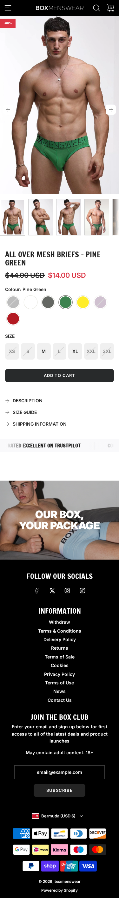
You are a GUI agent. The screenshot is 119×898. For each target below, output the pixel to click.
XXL (91, 351)
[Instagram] (67, 591)
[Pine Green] (65, 302)
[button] (8, 110)
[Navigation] (8, 8)
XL (75, 351)
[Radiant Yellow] (83, 302)
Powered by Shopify (59, 890)
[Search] (96, 8)
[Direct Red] (13, 318)
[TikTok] (82, 591)
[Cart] (110, 8)
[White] (31, 302)
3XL (107, 351)
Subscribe (59, 790)
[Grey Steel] (48, 302)
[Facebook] (37, 591)
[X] (52, 591)
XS (12, 351)
